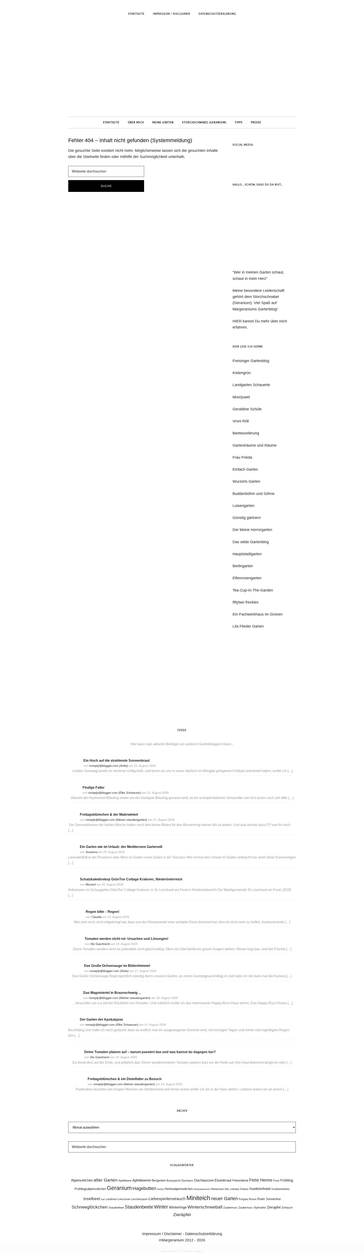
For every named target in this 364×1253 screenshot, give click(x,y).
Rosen (253, 1199)
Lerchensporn (139, 1199)
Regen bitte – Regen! (102, 911)
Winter (161, 1207)
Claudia (96, 917)
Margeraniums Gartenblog (182, 68)
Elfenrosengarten (247, 578)
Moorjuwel (241, 397)
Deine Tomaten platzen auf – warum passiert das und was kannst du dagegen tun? (150, 1052)
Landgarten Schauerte (251, 385)
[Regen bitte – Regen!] (78, 917)
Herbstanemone (202, 1189)
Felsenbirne (240, 1180)
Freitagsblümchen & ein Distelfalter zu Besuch (125, 1079)
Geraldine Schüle (247, 409)
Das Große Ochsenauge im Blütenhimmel (117, 965)
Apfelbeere (124, 1180)
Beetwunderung (246, 433)
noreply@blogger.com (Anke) (108, 765)
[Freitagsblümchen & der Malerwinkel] (72, 820)
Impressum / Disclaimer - (163, 1234)
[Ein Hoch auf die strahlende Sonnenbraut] (76, 766)
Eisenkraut (223, 1180)
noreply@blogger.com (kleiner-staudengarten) (116, 819)
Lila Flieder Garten (248, 626)
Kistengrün (242, 373)
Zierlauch (287, 1207)
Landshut (111, 1199)
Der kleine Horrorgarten (252, 530)
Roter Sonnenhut (269, 1199)
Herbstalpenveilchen (179, 1189)
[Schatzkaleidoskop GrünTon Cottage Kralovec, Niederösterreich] (72, 885)
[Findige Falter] (75, 793)
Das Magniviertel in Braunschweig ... (112, 992)
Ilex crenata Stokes (237, 1189)
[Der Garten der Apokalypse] (72, 1025)
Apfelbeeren (141, 1180)
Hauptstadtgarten (247, 554)
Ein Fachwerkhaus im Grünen (257, 614)
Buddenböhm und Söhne (253, 494)
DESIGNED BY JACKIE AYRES (182, 1251)
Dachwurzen (204, 1180)
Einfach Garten (245, 469)
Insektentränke (280, 1189)
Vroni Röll (241, 421)
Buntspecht (174, 1180)
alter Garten (106, 1180)
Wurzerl (91, 884)
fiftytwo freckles (245, 602)
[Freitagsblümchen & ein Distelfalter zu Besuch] (80, 1084)
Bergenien (159, 1180)
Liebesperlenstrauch (167, 1198)
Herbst (160, 1189)
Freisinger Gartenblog (251, 361)
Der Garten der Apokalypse (101, 1019)
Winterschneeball (204, 1207)
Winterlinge (178, 1207)
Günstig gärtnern (247, 518)
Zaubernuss (230, 1207)
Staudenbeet (116, 1207)
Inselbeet (91, 1198)
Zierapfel (274, 1207)
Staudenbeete (139, 1207)
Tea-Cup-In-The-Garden (253, 590)
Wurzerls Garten (246, 481)
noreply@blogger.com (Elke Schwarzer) (114, 792)
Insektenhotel (259, 1189)
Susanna (91, 852)
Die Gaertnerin (100, 944)
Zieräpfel (182, 1214)
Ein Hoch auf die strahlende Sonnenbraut (116, 760)
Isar (103, 1199)
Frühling (286, 1180)
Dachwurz (187, 1180)
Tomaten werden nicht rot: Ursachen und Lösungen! (126, 938)
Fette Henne (260, 1180)
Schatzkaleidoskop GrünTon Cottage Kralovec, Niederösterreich (131, 879)
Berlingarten (243, 566)
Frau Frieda (242, 457)
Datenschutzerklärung (203, 1234)
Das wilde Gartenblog (251, 542)
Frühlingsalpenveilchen (90, 1189)
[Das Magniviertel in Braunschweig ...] (75, 998)
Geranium (119, 1188)
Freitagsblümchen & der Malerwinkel (109, 814)
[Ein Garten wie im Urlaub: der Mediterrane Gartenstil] (72, 852)
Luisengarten (243, 506)
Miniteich (198, 1197)
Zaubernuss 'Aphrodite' (252, 1207)
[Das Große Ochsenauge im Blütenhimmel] (76, 971)
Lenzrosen (124, 1199)
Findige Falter (93, 787)
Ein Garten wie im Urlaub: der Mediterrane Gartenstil (121, 847)
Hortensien (217, 1189)
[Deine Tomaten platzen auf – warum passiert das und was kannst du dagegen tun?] (76, 1057)
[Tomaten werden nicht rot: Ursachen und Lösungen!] (77, 944)
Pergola (243, 1199)
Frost (276, 1180)
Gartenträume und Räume (255, 445)
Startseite (91, 157)
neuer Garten (224, 1198)
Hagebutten (144, 1188)
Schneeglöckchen (90, 1207)
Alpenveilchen (82, 1180)
